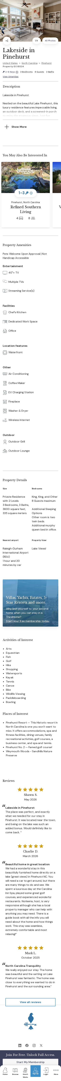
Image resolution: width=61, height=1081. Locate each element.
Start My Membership (30, 1062)
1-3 (26, 192)
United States (10, 63)
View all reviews (30, 1002)
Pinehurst (47, 63)
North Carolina (30, 63)
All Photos (50, 40)
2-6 (11, 72)
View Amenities (10, 76)
